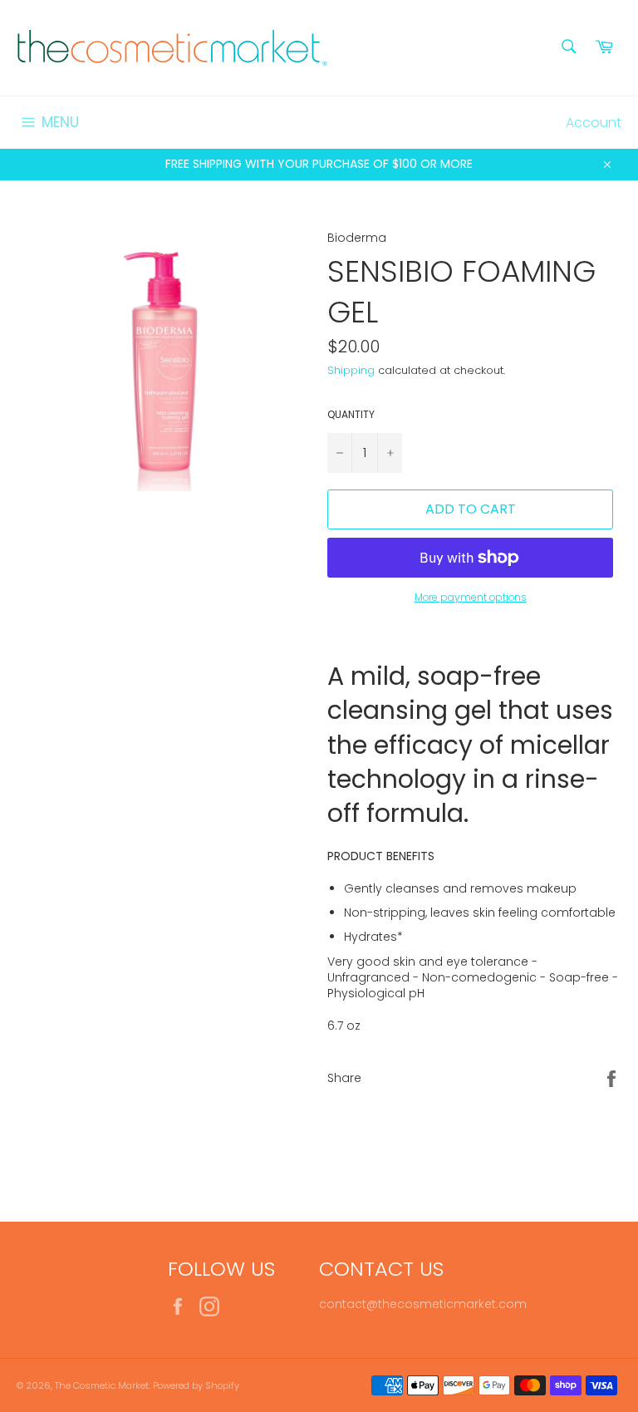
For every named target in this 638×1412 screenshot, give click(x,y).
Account (593, 122)
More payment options (471, 597)
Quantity (351, 414)
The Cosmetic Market (102, 1385)
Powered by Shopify (196, 1385)
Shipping (351, 370)
